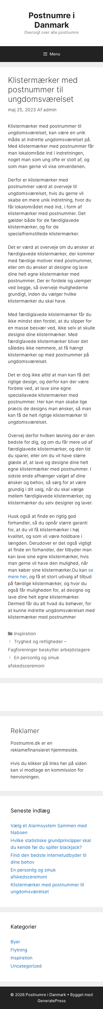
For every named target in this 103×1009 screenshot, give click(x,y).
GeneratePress (52, 1000)
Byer (15, 941)
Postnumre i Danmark (52, 20)
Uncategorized (26, 966)
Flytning (19, 950)
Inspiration (25, 633)
